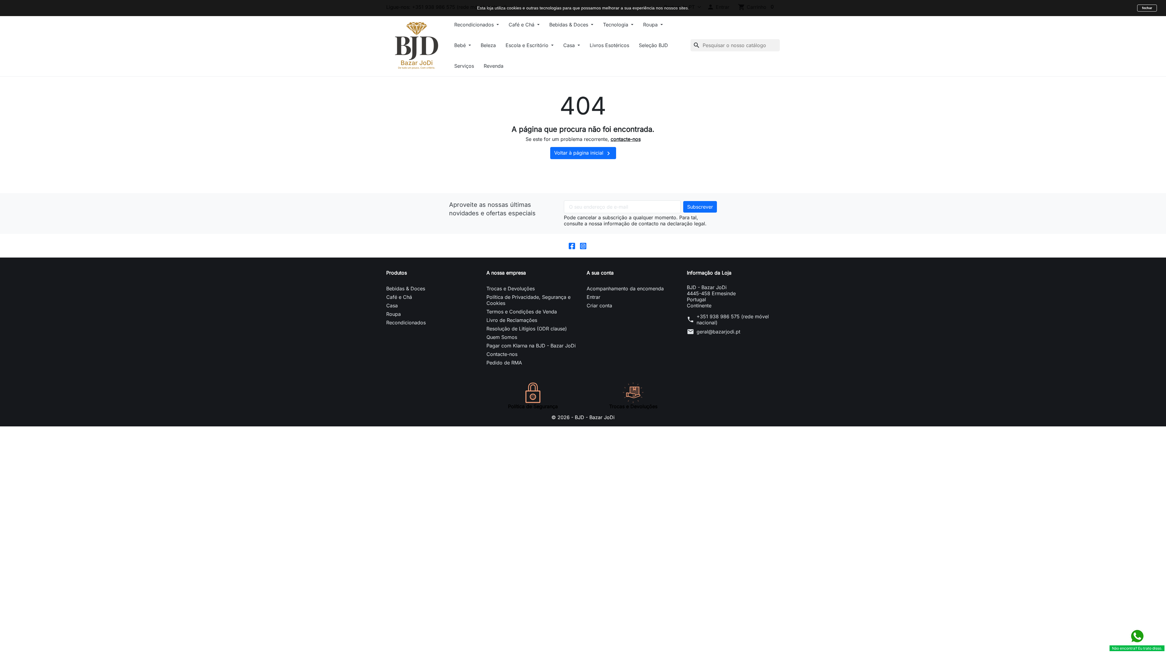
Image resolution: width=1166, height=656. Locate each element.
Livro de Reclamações (511, 320)
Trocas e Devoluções (510, 288)
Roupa (651, 25)
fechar (1147, 8)
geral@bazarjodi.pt (718, 332)
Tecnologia (616, 25)
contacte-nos (626, 139)
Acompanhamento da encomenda (625, 288)
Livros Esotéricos (609, 45)
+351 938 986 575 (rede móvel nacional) (733, 319)
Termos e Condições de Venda (521, 312)
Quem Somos (501, 337)
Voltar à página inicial (583, 153)
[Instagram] (583, 245)
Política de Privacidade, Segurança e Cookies (528, 300)
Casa (569, 45)
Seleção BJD (653, 45)
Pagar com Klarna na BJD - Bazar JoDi (531, 346)
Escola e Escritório (528, 45)
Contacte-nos (501, 354)
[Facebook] (572, 245)
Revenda (493, 66)
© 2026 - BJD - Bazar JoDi (583, 417)
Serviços (464, 66)
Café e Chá (522, 25)
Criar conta (599, 305)
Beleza (488, 45)
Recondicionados (474, 25)
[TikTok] (594, 245)
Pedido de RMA (504, 363)
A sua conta (600, 273)
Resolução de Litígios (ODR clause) (526, 329)
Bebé (460, 45)
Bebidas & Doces (569, 25)
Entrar (593, 297)
